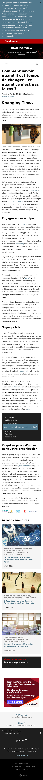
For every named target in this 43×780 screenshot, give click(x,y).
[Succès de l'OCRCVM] (11, 512)
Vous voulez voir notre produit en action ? (20, 427)
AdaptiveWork (8, 96)
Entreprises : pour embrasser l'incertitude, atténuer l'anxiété (20, 599)
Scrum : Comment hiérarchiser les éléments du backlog (19, 642)
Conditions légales (14, 766)
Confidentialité (30, 766)
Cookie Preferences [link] (21, 769)
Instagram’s (16, 387)
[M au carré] (25, 512)
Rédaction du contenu (12, 733)
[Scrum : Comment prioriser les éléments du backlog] (21, 624)
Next (21, 724)
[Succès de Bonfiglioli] (38, 512)
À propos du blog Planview (11, 731)
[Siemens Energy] (5, 512)
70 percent (33, 190)
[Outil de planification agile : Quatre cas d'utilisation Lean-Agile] (21, 535)
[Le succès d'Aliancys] (31, 512)
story (27, 278)
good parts (24, 371)
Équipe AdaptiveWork (16, 662)
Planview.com (11, 41)
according (20, 243)
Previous (21, 716)
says (8, 259)
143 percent (18, 201)
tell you (24, 224)
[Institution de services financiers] (18, 512)
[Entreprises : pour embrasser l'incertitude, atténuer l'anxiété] (21, 582)
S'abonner (21, 755)
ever (29, 409)
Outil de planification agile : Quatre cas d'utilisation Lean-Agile (18, 555)
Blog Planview (21, 48)
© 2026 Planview (21, 763)
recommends (24, 465)
